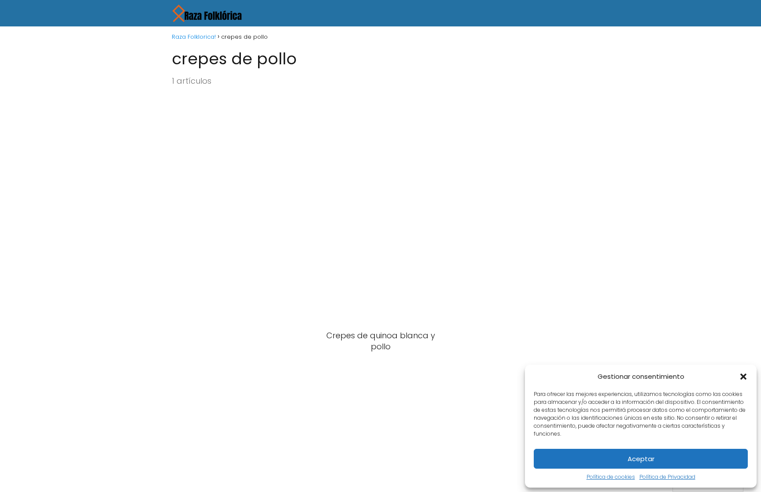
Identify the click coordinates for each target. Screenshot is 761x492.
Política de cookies (611, 477)
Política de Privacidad (667, 477)
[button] (743, 376)
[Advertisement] (380, 163)
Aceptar (641, 458)
